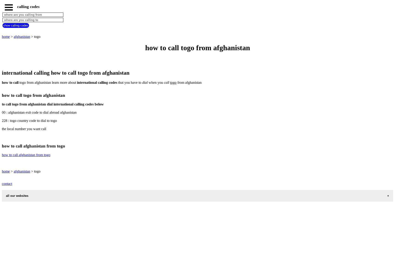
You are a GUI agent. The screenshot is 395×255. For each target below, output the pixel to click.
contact (7, 184)
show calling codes (15, 25)
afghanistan (22, 37)
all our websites (17, 195)
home (6, 37)
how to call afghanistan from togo (26, 155)
